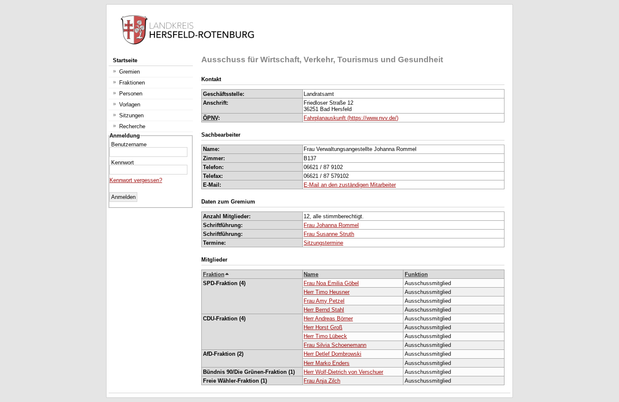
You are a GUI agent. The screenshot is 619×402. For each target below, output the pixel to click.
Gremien (129, 72)
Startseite (125, 60)
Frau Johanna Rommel (331, 225)
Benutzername (129, 144)
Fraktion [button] (213, 274)
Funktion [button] (416, 274)
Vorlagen (129, 104)
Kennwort (122, 162)
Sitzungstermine (323, 243)
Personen (130, 93)
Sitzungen (131, 115)
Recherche (132, 126)
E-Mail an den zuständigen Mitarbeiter (350, 185)
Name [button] (311, 274)
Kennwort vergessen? (135, 180)
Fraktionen (132, 82)
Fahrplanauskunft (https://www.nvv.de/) (351, 118)
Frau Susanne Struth (329, 234)
